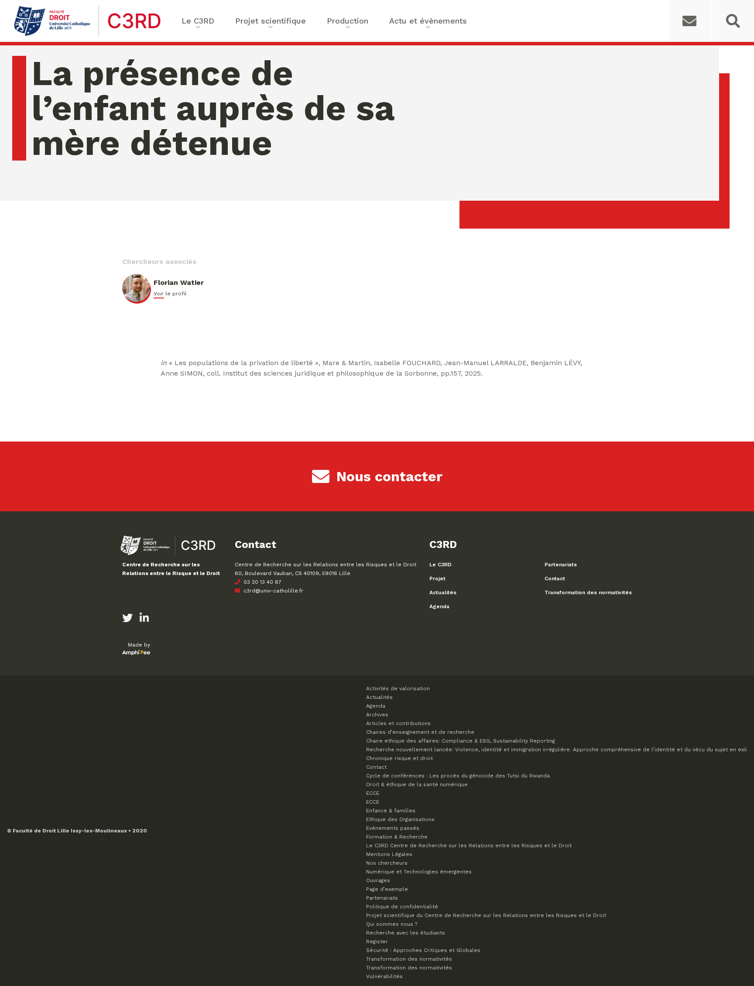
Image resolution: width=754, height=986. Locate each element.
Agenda (439, 606)
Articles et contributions (398, 723)
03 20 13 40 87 (261, 582)
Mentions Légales (389, 854)
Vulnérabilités (384, 976)
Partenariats (561, 564)
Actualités (442, 592)
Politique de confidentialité (402, 907)
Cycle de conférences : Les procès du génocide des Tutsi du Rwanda (458, 776)
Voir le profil (170, 294)
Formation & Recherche (397, 837)
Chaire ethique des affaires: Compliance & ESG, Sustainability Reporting (460, 741)
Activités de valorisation (398, 688)
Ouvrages (378, 880)
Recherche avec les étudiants (405, 933)
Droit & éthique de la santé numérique (417, 784)
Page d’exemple (387, 889)
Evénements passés (392, 828)
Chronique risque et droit (399, 758)
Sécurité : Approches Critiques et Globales (423, 950)
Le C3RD (440, 564)
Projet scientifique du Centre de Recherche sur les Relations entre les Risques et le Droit (486, 915)
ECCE (372, 793)
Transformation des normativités (588, 592)
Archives (377, 715)
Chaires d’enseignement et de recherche (420, 732)
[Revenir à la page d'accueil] (87, 35)
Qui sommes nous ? (391, 924)
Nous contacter (389, 476)
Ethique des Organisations (400, 819)
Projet (437, 578)
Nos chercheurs (387, 863)
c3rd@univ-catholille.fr (272, 591)
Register (377, 941)
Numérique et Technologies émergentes (419, 872)
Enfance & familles (390, 811)
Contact (555, 578)
